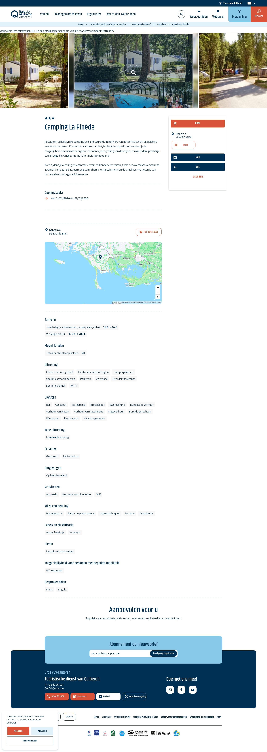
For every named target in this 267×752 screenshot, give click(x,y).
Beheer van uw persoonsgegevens (174, 717)
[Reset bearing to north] (157, 296)
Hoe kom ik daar (151, 232)
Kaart (185, 145)
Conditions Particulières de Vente (145, 717)
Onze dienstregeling (137, 697)
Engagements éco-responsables (202, 717)
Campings (161, 24)
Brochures (81, 696)
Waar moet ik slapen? (141, 24)
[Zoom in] (157, 287)
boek (197, 123)
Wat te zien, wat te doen (121, 14)
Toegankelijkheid (230, 3)
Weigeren (42, 731)
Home (80, 24)
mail (197, 157)
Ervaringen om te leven (68, 14)
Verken (44, 14)
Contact (106, 696)
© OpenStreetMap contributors (141, 302)
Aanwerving (106, 717)
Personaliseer (30, 741)
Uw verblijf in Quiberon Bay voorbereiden (108, 24)
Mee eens (18, 731)
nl (249, 3)
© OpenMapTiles (121, 302)
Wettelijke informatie (122, 717)
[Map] (103, 273)
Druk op (69, 717)
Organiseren (94, 14)
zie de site (198, 177)
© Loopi (157, 302)
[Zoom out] (157, 292)
